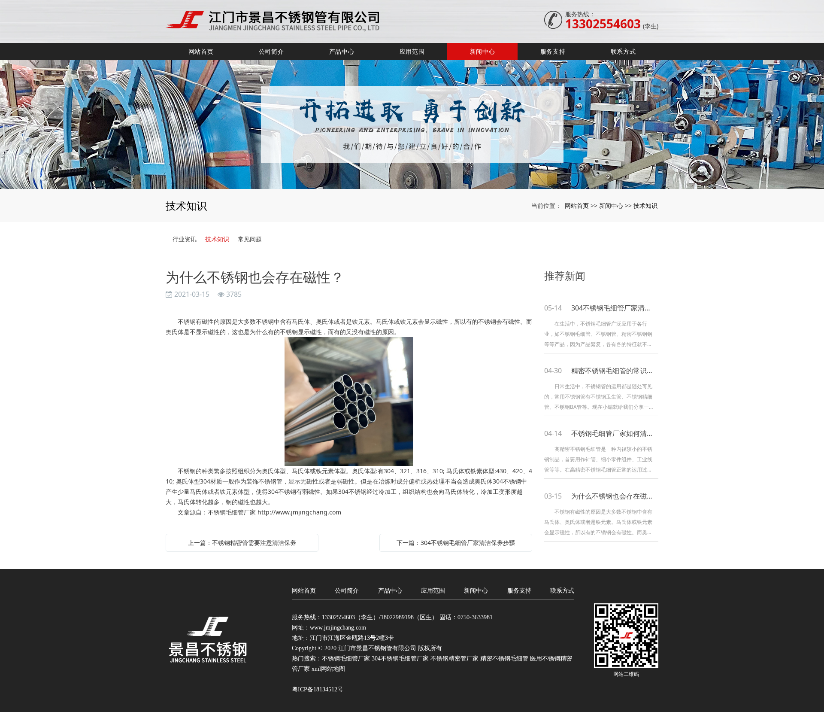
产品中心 (341, 51)
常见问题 (250, 239)
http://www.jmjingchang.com (299, 512)
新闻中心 (482, 51)
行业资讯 (185, 239)
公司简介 (271, 51)
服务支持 (553, 51)
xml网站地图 (328, 669)
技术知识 (645, 205)
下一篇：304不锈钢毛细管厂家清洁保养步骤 (456, 543)
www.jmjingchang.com (338, 627)
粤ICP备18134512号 (317, 689)
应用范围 (412, 51)
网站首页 (201, 51)
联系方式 (623, 51)
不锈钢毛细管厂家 (346, 658)
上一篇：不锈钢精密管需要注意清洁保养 (242, 543)
